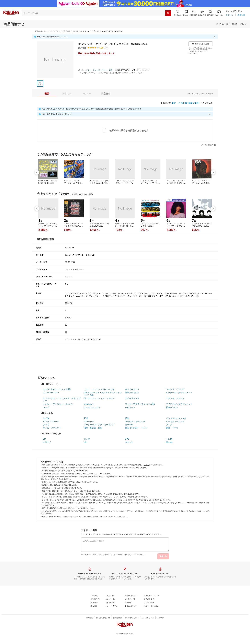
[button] (186, 13)
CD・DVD (54, 31)
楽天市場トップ (41, 31)
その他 (75, 31)
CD (62, 31)
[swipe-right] (213, 172)
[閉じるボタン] (215, 36)
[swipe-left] (37, 172)
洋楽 (68, 31)
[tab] (47, 93)
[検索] (168, 13)
